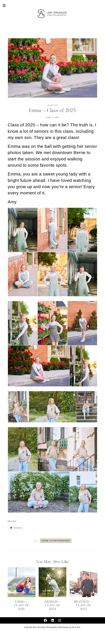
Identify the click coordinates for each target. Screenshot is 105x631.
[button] (4, 6)
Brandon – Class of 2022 (83, 605)
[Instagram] (59, 620)
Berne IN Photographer (56, 541)
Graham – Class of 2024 (52, 605)
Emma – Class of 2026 (21, 605)
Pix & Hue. (76, 627)
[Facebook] (45, 620)
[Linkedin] (52, 620)
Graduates (52, 105)
